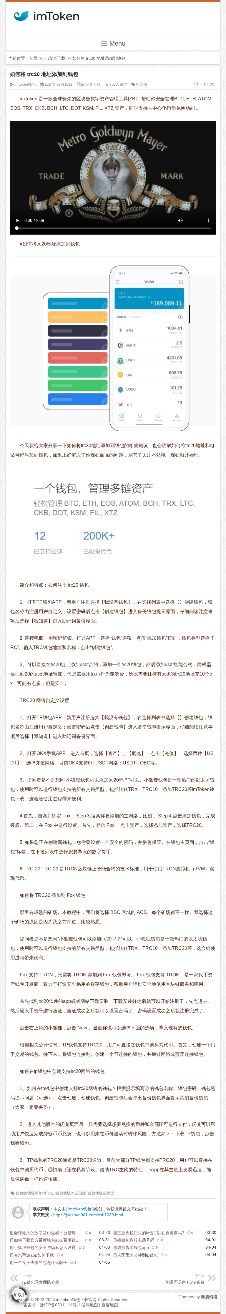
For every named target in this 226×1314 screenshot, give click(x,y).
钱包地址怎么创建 (70, 1193)
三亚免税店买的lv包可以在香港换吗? (150, 1232)
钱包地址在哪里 (100, 1193)
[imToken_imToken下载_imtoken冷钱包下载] (46, 14)
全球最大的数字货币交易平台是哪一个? (50, 1232)
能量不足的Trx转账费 (185, 1279)
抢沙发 (141, 84)
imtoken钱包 (25, 84)
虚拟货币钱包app (133, 1247)
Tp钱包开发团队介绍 (40, 1279)
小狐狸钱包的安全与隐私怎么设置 (45, 1247)
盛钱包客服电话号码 (135, 1240)
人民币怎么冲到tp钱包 (137, 1255)
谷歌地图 (90, 1305)
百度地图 (110, 1305)
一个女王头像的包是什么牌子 (40, 1262)
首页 (33, 58)
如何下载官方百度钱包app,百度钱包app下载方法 (58, 1240)
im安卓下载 (54, 58)
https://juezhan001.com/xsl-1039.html (88, 1214)
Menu (116, 43)
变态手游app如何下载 (34, 1255)
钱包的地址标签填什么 (35, 1193)
